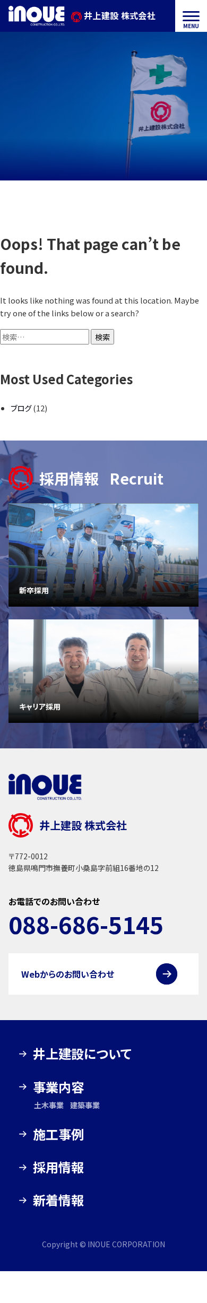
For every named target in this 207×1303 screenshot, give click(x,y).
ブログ (21, 407)
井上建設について (82, 1053)
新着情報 (58, 1199)
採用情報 (58, 1167)
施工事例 (58, 1134)
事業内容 (58, 1086)
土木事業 (49, 1105)
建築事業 (85, 1105)
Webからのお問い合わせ (67, 974)
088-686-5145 (85, 924)
